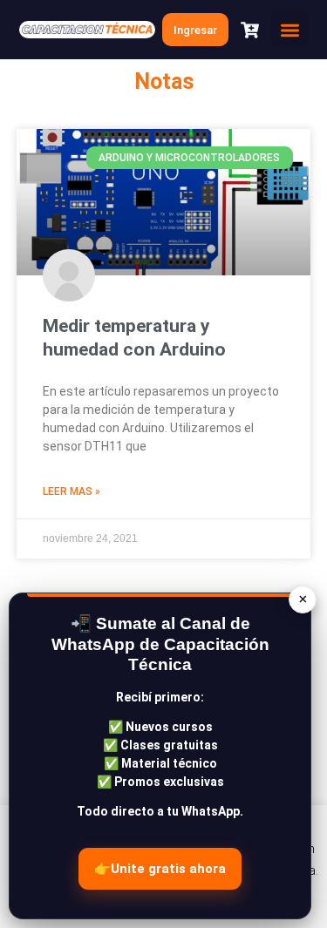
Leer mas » (71, 491)
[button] (289, 29)
